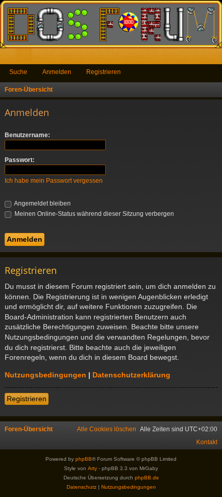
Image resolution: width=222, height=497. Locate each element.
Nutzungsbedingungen (45, 375)
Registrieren (103, 72)
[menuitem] (106, 429)
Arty (92, 468)
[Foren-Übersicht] (111, 24)
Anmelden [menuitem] (200, 58)
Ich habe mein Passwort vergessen (54, 180)
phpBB (83, 459)
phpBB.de (147, 477)
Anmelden (56, 72)
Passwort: (20, 160)
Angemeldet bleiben (42, 203)
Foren (26, 58)
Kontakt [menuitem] (206, 442)
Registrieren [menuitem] (216, 58)
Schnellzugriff (10, 58)
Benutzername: (27, 135)
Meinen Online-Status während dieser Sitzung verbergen (93, 213)
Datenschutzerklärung (131, 375)
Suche (18, 72)
